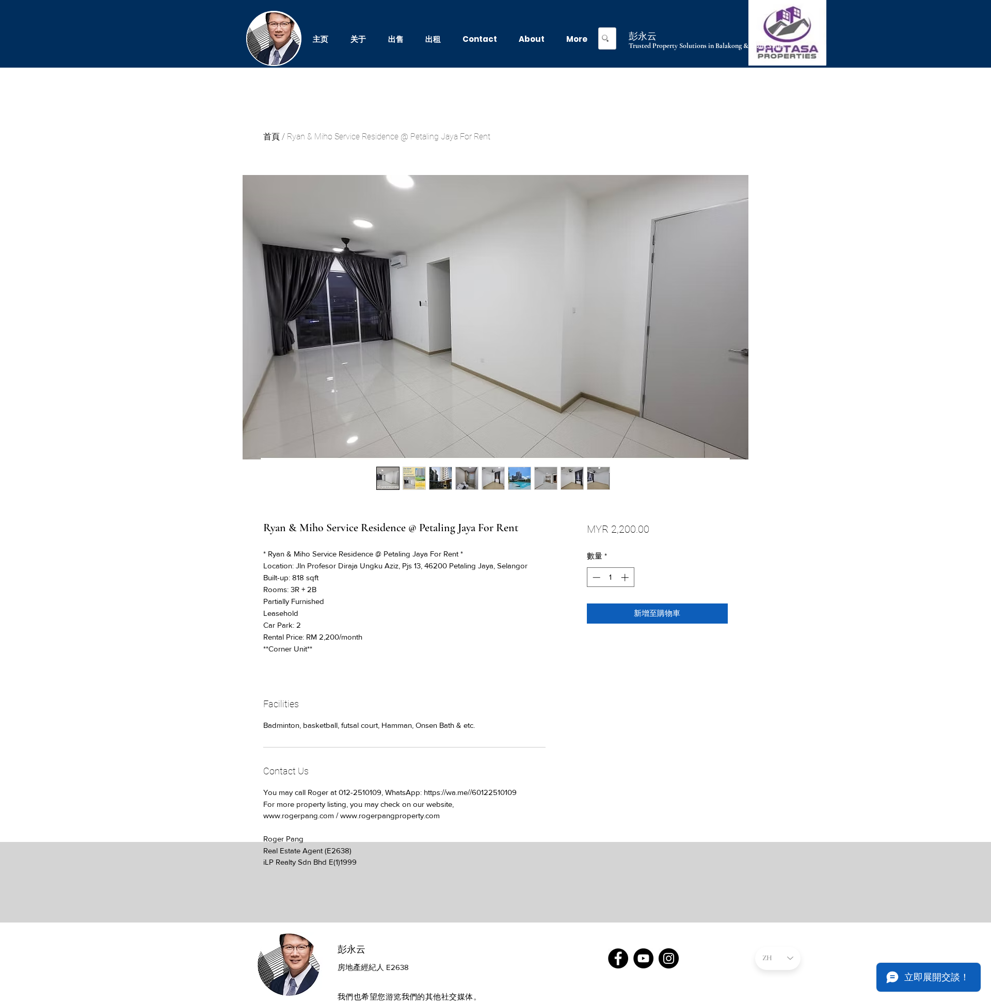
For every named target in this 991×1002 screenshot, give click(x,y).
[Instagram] (669, 958)
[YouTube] (643, 958)
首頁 (271, 136)
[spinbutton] (610, 577)
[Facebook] (618, 958)
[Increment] (626, 577)
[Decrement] (595, 577)
